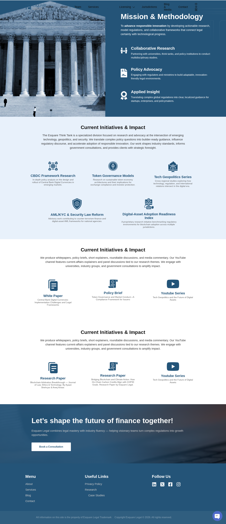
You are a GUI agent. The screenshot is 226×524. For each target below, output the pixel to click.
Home (49, 6)
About (63, 6)
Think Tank (109, 7)
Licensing (125, 6)
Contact (183, 6)
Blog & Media (167, 7)
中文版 (196, 7)
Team (77, 6)
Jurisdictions (149, 6)
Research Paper (113, 375)
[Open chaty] (217, 516)
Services (93, 6)
